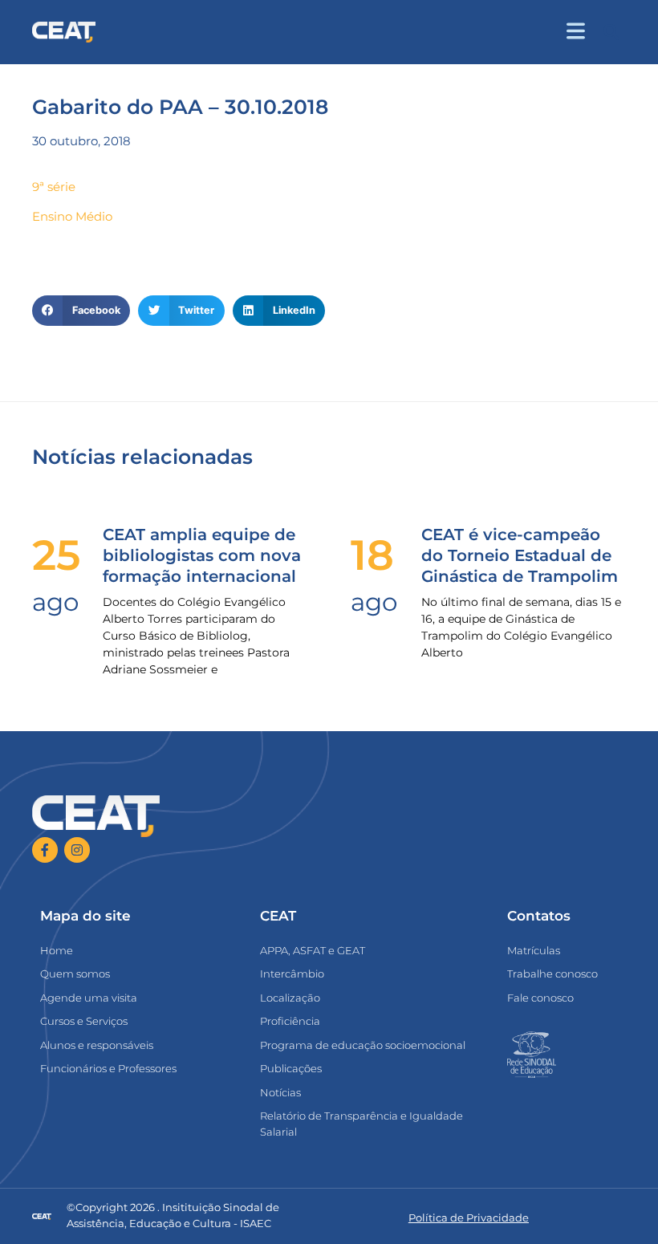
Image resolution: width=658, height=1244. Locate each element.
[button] (611, 32)
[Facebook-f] (45, 850)
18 (372, 555)
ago (55, 602)
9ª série (53, 186)
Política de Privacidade (468, 1217)
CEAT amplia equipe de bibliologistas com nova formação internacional (202, 555)
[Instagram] (77, 850)
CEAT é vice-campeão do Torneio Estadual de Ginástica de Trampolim (519, 555)
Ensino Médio (72, 216)
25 (56, 555)
